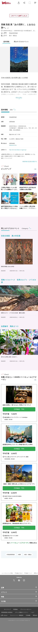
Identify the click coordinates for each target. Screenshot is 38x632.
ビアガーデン (24, 543)
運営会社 (35, 615)
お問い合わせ (4, 615)
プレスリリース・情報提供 (16, 615)
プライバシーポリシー (25, 609)
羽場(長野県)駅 (11, 554)
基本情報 (4, 109)
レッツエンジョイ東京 (7, 573)
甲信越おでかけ (19, 573)
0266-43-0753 (12, 145)
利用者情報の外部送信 (6, 612)
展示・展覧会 (28, 554)
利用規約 (15, 609)
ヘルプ (32, 612)
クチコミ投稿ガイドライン (21, 612)
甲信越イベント (28, 573)
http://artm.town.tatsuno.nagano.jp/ (17, 149)
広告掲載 (28, 615)
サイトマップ (7, 609)
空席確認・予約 (19, 409)
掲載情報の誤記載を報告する (30, 161)
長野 (20, 554)
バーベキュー (14, 543)
